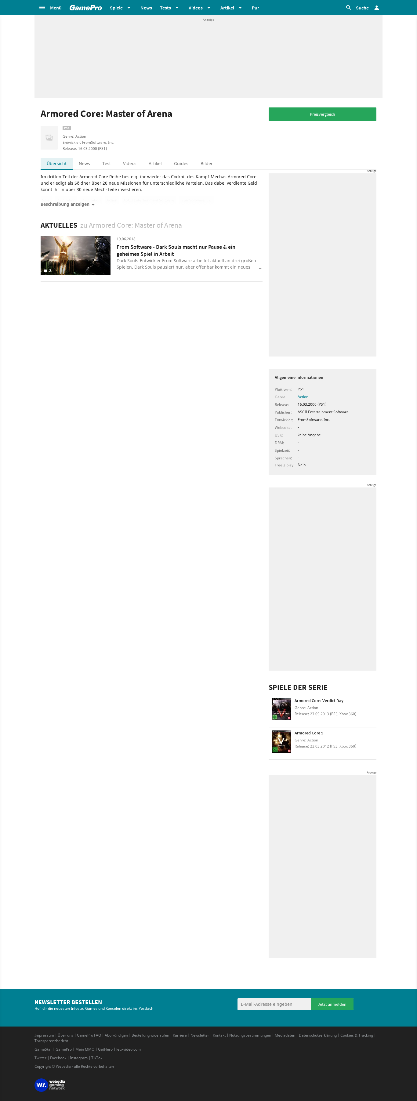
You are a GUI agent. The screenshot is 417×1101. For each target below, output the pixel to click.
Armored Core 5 (309, 733)
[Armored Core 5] (282, 743)
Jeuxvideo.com (128, 1049)
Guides (181, 163)
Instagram (79, 1057)
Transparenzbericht (51, 1040)
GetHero (105, 1049)
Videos (129, 163)
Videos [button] (196, 8)
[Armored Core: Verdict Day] (282, 711)
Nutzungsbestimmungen (250, 1035)
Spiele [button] (116, 8)
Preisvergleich (322, 114)
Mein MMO (84, 1049)
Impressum (44, 1035)
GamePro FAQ (89, 1035)
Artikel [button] (227, 8)
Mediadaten (285, 1035)
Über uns (65, 1035)
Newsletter (199, 1035)
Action (303, 396)
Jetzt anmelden (332, 1004)
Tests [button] (165, 8)
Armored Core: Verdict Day (319, 700)
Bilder (207, 163)
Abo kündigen (116, 1035)
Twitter (40, 1057)
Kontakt (219, 1035)
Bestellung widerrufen (150, 1035)
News (146, 8)
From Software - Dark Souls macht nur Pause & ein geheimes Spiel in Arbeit (176, 250)
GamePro (64, 1049)
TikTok (96, 1057)
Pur (255, 8)
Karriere (180, 1035)
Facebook (58, 1057)
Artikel (155, 163)
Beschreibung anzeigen (65, 204)
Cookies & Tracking (356, 1035)
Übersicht (57, 163)
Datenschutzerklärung (318, 1035)
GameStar (43, 1049)
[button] (50, 7)
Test (106, 163)
